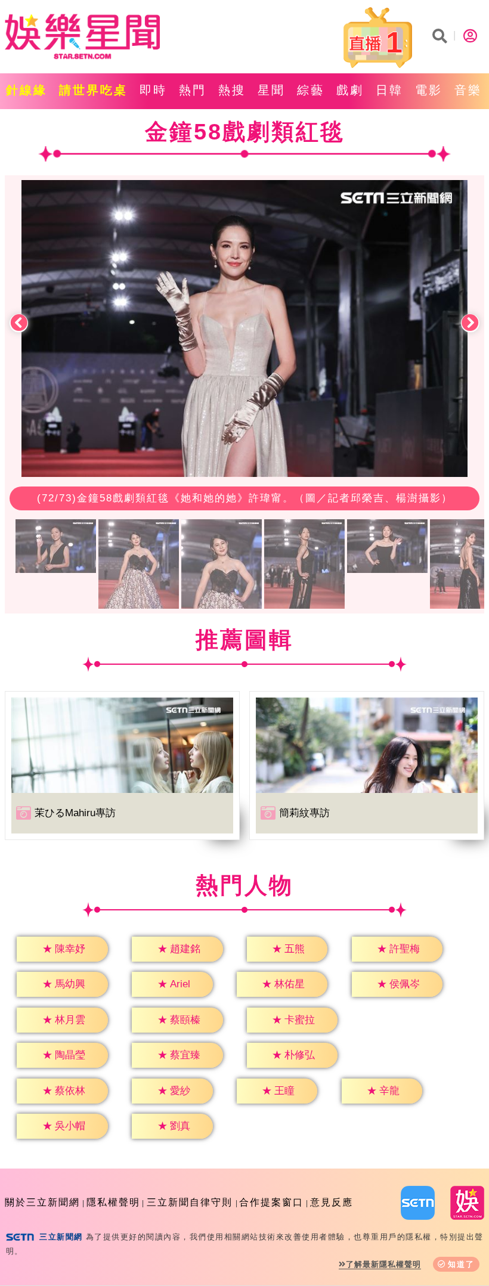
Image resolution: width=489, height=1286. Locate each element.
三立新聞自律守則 (190, 1202)
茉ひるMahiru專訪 (75, 813)
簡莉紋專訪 (304, 813)
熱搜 (232, 90)
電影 (428, 90)
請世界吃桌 (93, 90)
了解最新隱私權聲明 (383, 1264)
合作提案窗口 (271, 1202)
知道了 (461, 1264)
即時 (153, 90)
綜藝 (310, 90)
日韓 (389, 90)
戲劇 (350, 90)
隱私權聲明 (113, 1202)
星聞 (271, 90)
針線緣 (26, 90)
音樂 (468, 90)
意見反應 (331, 1202)
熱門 (192, 90)
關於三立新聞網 (42, 1202)
